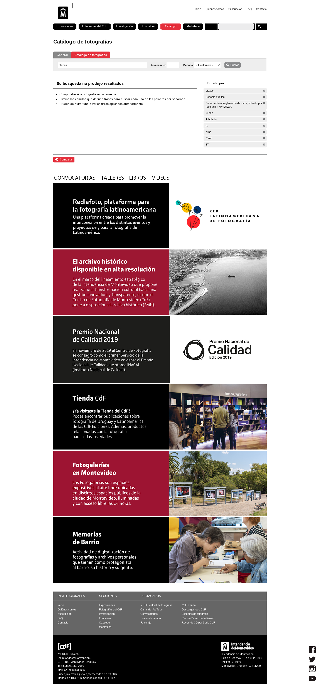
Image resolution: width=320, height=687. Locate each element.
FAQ (249, 9)
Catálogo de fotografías (90, 55)
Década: (188, 65)
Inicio (198, 9)
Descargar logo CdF (194, 609)
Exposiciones (64, 26)
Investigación (124, 26)
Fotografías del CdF (94, 26)
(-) (264, 90)
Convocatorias (149, 613)
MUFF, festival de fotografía (156, 605)
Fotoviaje (145, 622)
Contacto (261, 9)
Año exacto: (159, 65)
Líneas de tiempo (150, 618)
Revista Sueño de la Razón (198, 618)
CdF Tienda (189, 605)
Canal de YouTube (151, 609)
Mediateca (193, 26)
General (62, 55)
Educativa (148, 26)
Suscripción (235, 9)
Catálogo (170, 26)
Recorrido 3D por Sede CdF (198, 622)
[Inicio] (110, 21)
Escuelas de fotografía (195, 613)
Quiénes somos (214, 9)
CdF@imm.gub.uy (74, 670)
